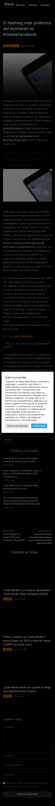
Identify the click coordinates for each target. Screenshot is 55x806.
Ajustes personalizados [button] (17, 426)
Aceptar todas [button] (39, 426)
